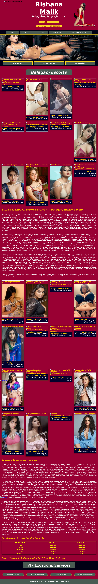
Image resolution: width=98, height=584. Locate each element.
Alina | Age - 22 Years (34, 117)
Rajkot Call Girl (80, 63)
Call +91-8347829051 (49, 22)
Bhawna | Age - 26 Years (60, 127)
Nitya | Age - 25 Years (59, 333)
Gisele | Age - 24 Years (59, 201)
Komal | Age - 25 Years (35, 451)
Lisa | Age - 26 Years (10, 319)
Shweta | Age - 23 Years (60, 377)
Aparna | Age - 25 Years (60, 115)
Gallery (27, 32)
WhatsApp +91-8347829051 (49, 26)
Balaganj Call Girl (13, 574)
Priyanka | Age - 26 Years (36, 375)
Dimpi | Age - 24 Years (10, 201)
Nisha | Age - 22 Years (34, 332)
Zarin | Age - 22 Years (83, 450)
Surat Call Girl (17, 63)
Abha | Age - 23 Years (10, 86)
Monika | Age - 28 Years (60, 288)
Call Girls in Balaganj (37, 574)
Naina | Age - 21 (81, 319)
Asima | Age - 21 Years (11, 128)
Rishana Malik (49, 8)
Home (13, 32)
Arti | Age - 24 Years (82, 85)
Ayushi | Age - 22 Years (35, 127)
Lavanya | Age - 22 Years (84, 172)
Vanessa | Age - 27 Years (84, 408)
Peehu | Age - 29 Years (83, 332)
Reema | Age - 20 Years (59, 417)
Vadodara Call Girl (49, 63)
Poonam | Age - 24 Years (11, 408)
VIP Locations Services (49, 565)
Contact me (57, 32)
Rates (42, 32)
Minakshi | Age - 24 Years (36, 319)
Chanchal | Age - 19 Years (84, 159)
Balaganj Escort (61, 574)
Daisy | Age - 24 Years (10, 451)
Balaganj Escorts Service (84, 574)
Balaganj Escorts (49, 72)
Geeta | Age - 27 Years (35, 202)
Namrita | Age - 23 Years (11, 363)
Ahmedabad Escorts (79, 32)
